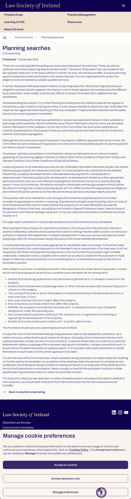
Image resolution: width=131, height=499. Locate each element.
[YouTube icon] (126, 412)
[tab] (34, 15)
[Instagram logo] (120, 412)
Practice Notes (24, 37)
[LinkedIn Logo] (114, 412)
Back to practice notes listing (24, 392)
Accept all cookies (65, 464)
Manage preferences (65, 492)
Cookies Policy (78, 449)
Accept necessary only (65, 478)
